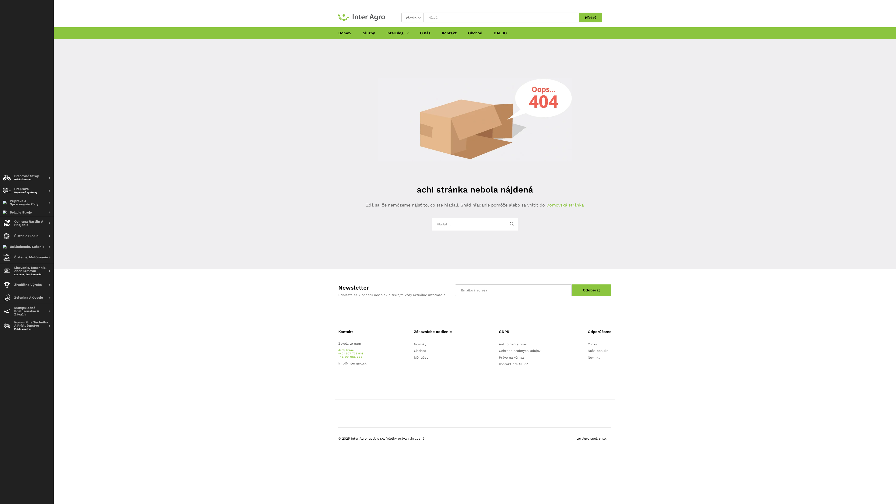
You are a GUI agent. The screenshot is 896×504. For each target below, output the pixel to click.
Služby (369, 33)
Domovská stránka (565, 205)
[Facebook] (339, 378)
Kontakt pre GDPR (513, 364)
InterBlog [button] (394, 33)
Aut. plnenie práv (513, 344)
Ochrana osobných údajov (519, 351)
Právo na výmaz (511, 357)
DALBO (500, 33)
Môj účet (421, 357)
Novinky (420, 344)
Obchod (475, 33)
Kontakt (449, 33)
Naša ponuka (598, 351)
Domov (344, 33)
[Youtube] (346, 378)
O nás (425, 33)
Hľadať (590, 17)
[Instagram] (354, 378)
